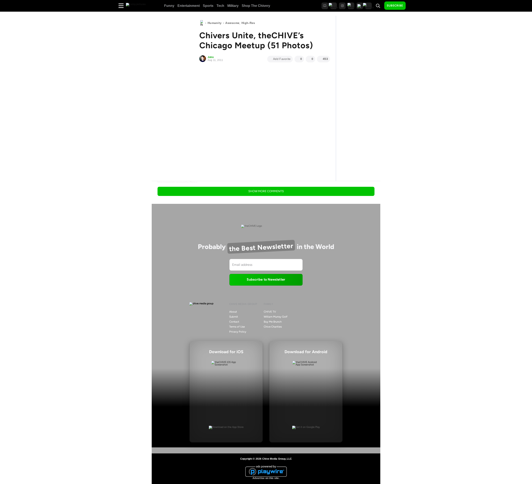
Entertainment (188, 5)
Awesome (232, 23)
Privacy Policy (237, 331)
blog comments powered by (177, 182)
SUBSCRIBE (395, 5)
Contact (234, 321)
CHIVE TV (270, 311)
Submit (233, 316)
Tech (220, 5)
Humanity (215, 23)
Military (233, 5)
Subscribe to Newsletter (266, 279)
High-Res (248, 23)
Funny (169, 5)
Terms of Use (237, 326)
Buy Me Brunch (273, 321)
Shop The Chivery (256, 5)
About (233, 311)
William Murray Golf (275, 316)
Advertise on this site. (266, 478)
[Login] (412, 6)
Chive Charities (273, 326)
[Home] (201, 23)
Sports (208, 5)
